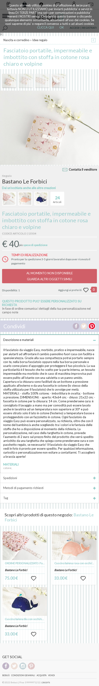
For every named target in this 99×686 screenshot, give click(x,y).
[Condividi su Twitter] (83, 326)
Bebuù (6, 675)
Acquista (42, 675)
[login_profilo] (34, 578)
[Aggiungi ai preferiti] (86, 290)
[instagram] (22, 668)
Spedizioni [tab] (10, 478)
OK (61, 27)
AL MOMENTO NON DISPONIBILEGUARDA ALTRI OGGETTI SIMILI (49, 276)
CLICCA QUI (45, 27)
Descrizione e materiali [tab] (18, 340)
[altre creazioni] (9, 199)
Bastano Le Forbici (16, 570)
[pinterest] (31, 668)
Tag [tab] (5, 498)
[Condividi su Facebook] (76, 326)
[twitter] (14, 668)
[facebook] (5, 668)
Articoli (57, 199)
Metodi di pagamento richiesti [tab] (23, 488)
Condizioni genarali (23, 675)
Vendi (51, 675)
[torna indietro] (93, 40)
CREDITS (46, 682)
